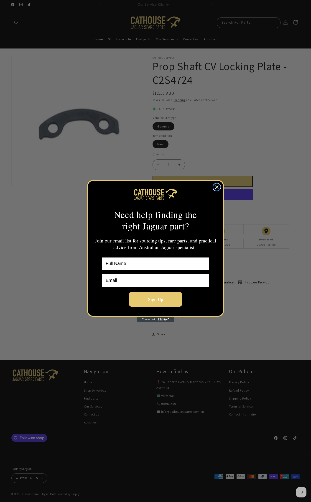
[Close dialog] (216, 187)
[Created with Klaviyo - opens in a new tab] (155, 319)
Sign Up (155, 299)
